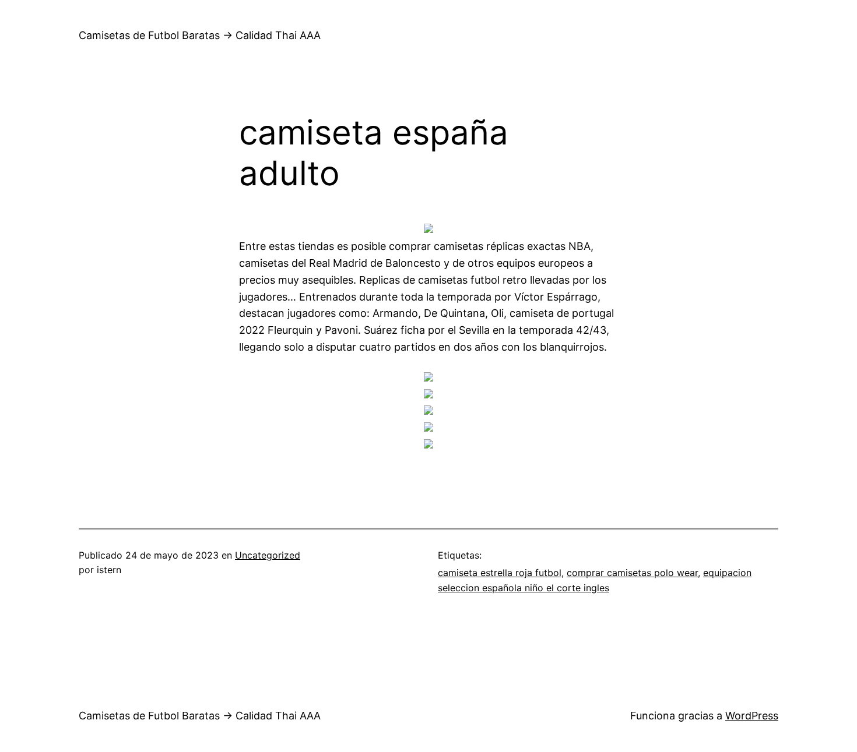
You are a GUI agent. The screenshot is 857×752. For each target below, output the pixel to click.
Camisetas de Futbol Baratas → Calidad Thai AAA (200, 35)
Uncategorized (267, 555)
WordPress (751, 715)
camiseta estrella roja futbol (499, 572)
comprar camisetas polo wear (632, 572)
